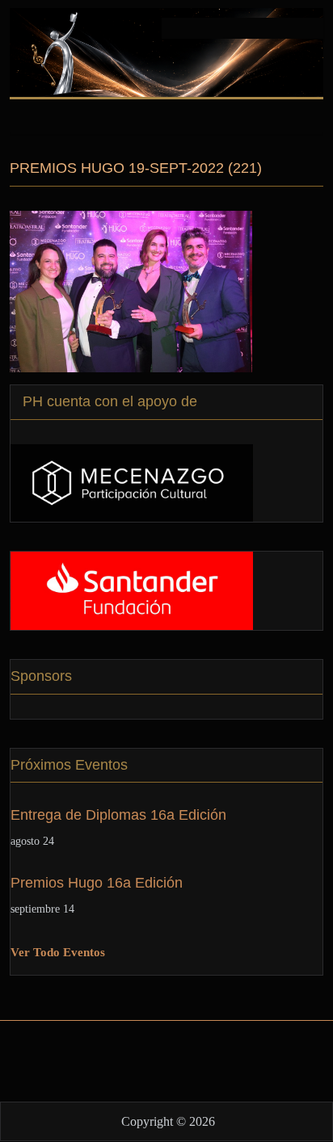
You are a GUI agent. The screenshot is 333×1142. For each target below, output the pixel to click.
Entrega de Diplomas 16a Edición (118, 815)
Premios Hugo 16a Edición (97, 883)
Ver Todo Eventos (58, 952)
